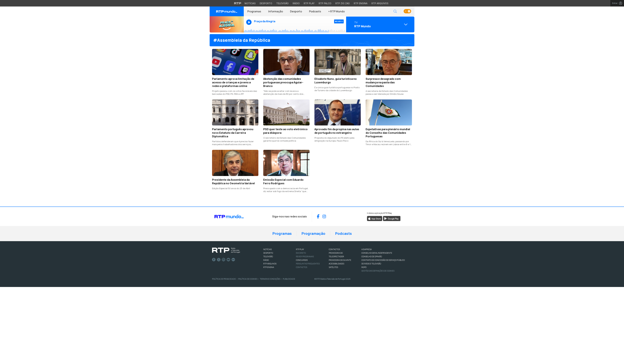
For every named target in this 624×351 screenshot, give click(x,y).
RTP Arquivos (379, 3)
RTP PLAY (300, 249)
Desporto (266, 3)
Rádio (296, 3)
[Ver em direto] (227, 24)
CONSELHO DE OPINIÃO (371, 256)
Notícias (250, 3)
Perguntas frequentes (308, 263)
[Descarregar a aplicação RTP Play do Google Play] (392, 218)
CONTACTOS (334, 249)
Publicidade (289, 279)
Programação (313, 233)
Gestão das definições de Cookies (377, 270)
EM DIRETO (301, 253)
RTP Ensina (360, 3)
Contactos (301, 267)
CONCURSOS (302, 260)
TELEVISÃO (268, 256)
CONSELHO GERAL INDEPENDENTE (376, 253)
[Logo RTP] (226, 250)
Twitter (219, 259)
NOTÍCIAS (267, 249)
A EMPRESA (366, 249)
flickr (233, 259)
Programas (254, 11)
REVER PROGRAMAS (305, 256)
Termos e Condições (270, 279)
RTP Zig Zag (342, 3)
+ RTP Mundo (336, 11)
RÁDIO (266, 260)
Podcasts (315, 11)
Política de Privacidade (224, 279)
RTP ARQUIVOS (269, 263)
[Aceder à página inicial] (227, 11)
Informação (275, 11)
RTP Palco (325, 3)
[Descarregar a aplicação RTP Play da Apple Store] (374, 218)
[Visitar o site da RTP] (237, 3)
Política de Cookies (247, 279)
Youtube (228, 259)
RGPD (363, 267)
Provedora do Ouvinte (340, 260)
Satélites (333, 267)
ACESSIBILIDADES (336, 263)
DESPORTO (268, 253)
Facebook (214, 259)
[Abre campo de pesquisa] (395, 11)
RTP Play (309, 3)
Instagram (223, 259)
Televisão (282, 3)
